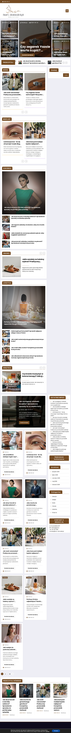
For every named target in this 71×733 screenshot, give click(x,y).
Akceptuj (56, 730)
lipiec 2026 (55, 475)
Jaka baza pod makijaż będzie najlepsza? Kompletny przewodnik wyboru (34, 143)
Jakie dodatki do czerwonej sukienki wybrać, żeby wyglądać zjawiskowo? (27, 234)
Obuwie (5, 577)
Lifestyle (5, 30)
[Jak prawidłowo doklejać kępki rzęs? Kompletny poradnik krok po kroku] (12, 440)
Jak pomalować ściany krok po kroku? (61, 35)
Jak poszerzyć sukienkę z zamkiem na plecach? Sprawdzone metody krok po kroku (26, 242)
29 (9, 674)
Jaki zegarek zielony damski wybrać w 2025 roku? (32, 49)
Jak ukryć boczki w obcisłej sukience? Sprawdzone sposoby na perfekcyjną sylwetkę (22, 208)
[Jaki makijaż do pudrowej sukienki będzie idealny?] (12, 633)
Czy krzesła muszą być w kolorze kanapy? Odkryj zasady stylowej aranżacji (32, 375)
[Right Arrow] (66, 63)
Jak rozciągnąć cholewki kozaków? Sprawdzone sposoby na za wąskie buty (30, 403)
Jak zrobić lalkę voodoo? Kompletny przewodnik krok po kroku (27, 348)
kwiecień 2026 (56, 484)
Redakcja (5, 22)
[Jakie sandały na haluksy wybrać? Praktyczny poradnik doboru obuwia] (12, 585)
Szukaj (54, 70)
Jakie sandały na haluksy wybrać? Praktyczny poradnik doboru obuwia (33, 260)
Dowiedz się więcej (27, 55)
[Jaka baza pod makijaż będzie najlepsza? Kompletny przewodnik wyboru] (35, 537)
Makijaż (5, 433)
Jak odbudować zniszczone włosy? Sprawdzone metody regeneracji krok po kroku (27, 357)
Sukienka (5, 481)
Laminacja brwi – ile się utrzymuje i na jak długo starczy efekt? (12, 143)
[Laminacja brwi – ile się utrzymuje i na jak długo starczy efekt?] (35, 440)
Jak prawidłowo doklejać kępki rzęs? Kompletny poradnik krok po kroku (10, 456)
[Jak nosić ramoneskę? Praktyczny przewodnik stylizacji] (12, 537)
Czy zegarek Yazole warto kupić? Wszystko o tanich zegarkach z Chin (35, 94)
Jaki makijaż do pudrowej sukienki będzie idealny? (9, 649)
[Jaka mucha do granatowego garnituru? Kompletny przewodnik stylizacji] (35, 488)
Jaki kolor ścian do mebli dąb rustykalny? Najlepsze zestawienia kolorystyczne (60, 53)
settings (47, 731)
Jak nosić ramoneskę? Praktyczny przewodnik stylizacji (12, 94)
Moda (22, 42)
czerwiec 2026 (56, 478)
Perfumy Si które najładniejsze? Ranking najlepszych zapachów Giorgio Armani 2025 (9, 35)
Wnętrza (57, 30)
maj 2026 (54, 481)
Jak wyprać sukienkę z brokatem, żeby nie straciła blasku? (27, 225)
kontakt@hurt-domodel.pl (56, 531)
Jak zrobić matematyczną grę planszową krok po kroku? (27, 340)
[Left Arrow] (63, 63)
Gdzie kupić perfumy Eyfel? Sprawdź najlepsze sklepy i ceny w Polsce (9, 53)
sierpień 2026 (55, 471)
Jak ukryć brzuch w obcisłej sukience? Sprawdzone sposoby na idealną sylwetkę (28, 217)
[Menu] (67, 10)
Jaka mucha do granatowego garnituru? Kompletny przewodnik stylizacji (43, 62)
